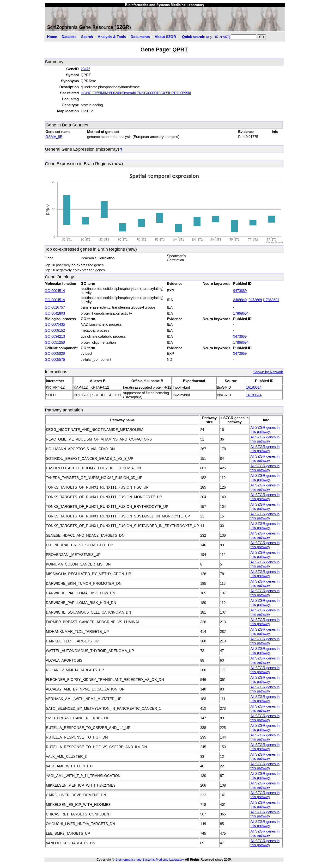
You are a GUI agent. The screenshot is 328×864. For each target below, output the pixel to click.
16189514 (253, 387)
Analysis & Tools (112, 37)
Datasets (69, 37)
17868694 (271, 300)
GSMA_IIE (53, 137)
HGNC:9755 (90, 93)
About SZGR (165, 37)
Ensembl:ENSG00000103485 (145, 93)
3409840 (240, 300)
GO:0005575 (55, 359)
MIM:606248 (111, 93)
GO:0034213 (55, 336)
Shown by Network (268, 372)
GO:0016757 (55, 307)
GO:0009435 (55, 324)
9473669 (240, 291)
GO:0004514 (55, 291)
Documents (140, 37)
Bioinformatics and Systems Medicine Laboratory (149, 859)
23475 (85, 69)
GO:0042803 (55, 313)
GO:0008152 (55, 330)
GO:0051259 (55, 342)
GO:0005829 (55, 353)
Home (52, 37)
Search (87, 37)
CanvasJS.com (274, 242)
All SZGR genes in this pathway (264, 429)
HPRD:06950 (179, 93)
